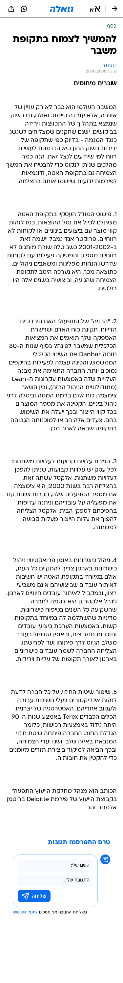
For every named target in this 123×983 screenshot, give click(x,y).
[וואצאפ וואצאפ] (24, 9)
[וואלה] (61, 9)
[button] (95, 9)
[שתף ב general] (11, 9)
